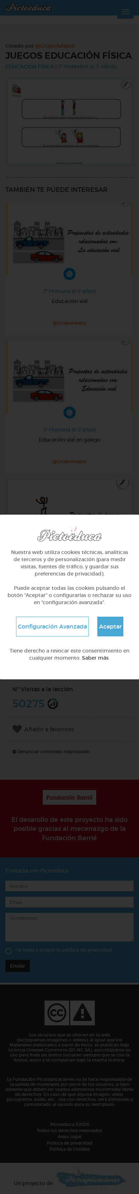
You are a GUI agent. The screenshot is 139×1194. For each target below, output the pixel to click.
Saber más (95, 658)
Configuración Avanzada (52, 626)
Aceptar (110, 626)
